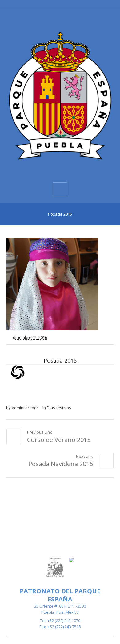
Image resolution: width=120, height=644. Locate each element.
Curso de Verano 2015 (58, 440)
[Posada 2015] (60, 284)
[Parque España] (60, 96)
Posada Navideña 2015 (60, 464)
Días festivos (59, 407)
